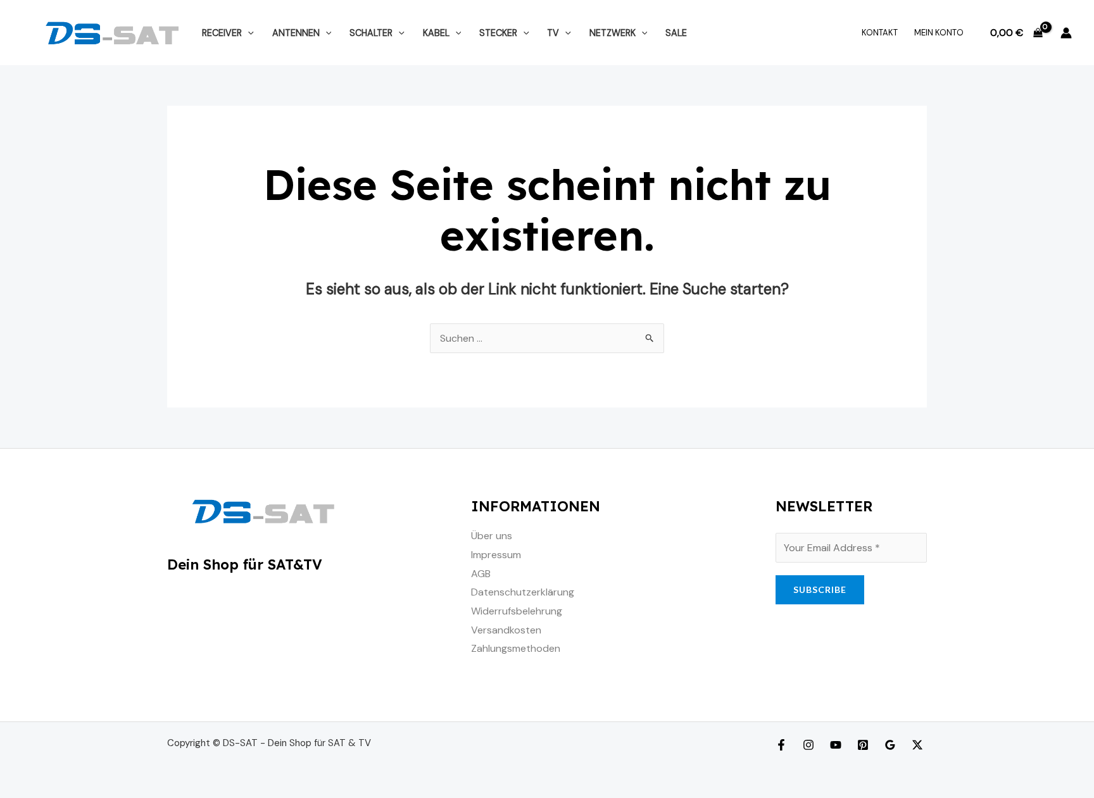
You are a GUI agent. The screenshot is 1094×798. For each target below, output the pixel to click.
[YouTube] (835, 745)
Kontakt (880, 32)
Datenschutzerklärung (522, 592)
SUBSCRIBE (819, 589)
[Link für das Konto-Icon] (1066, 33)
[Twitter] (917, 745)
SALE (676, 33)
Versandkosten (506, 630)
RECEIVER (222, 33)
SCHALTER (371, 33)
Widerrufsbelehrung (516, 611)
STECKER (498, 33)
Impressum (496, 554)
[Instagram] (808, 745)
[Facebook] (781, 745)
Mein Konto (939, 32)
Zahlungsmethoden (515, 648)
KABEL (436, 33)
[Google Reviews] (890, 745)
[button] (248, 33)
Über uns (491, 535)
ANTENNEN (296, 33)
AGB (481, 573)
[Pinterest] (863, 745)
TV (553, 33)
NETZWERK (612, 33)
